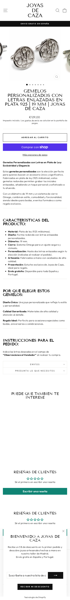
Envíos (35, 364)
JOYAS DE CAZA (35, 10)
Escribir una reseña (35, 491)
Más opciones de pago (35, 154)
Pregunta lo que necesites (35, 370)
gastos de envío (32, 120)
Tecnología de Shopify (35, 597)
